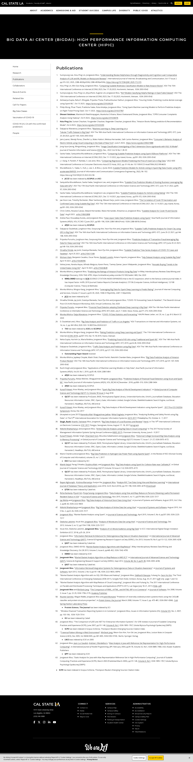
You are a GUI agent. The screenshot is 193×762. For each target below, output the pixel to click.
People (16, 133)
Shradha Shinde (66, 250)
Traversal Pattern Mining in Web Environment (80, 632)
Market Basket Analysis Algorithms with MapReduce (108, 546)
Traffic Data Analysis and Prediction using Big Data (114, 346)
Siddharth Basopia (142, 575)
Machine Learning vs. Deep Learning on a (110, 128)
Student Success (89, 10)
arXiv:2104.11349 (88, 253)
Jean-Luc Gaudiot (81, 643)
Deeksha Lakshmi (67, 521)
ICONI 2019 (72, 336)
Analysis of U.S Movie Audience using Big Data (119, 529)
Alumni (48, 3)
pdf (158, 579)
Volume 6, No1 (144, 661)
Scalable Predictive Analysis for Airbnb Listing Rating (143, 193)
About (33, 10)
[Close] (189, 757)
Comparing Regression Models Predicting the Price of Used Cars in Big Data (134, 161)
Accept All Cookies (155, 758)
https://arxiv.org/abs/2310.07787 (110, 111)
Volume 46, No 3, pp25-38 (135, 561)
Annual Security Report (143, 714)
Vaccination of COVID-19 (23, 117)
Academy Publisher (99, 593)
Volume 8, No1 (112, 625)
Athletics (157, 10)
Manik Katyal (65, 464)
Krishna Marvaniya (84, 482)
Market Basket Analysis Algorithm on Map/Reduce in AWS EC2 (101, 557)
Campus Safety (112, 711)
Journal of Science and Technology (97, 496)
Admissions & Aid (66, 10)
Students (29, 3)
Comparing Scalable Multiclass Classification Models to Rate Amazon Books (131, 86)
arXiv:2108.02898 (83, 214)
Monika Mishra (66, 314)
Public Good (140, 10)
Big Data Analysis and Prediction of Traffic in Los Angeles (105, 321)
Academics (47, 10)
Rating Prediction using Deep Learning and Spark (121, 332)
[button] (163, 3)
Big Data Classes (20, 111)
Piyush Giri (77, 493)
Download (151, 486)
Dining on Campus (113, 714)
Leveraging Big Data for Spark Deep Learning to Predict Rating (126, 289)
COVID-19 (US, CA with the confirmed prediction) (29, 125)
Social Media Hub (86, 714)
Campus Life (109, 10)
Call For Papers (19, 105)
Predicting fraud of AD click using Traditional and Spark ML (132, 339)
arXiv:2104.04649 (100, 268)
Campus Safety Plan (142, 717)
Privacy (137, 726)
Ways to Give (84, 717)
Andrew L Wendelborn (98, 643)
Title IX (137, 729)
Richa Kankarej (66, 493)
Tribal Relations (140, 732)
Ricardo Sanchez (67, 597)
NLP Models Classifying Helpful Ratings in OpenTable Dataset (147, 93)
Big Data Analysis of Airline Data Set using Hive (116, 507)
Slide (155, 586)
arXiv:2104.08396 (79, 261)
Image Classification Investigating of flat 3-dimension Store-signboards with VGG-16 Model (139, 146)
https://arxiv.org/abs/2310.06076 (104, 118)
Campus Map (112, 708)
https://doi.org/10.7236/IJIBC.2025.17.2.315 (123, 82)
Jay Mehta (64, 500)
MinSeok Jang (83, 589)
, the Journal (110, 600)
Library (153, 3)
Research (17, 73)
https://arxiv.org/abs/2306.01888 (139, 143)
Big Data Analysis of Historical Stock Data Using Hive (109, 500)
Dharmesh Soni (91, 436)
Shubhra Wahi (91, 464)
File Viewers (111, 717)
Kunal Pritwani (66, 407)
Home (15, 67)
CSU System (139, 723)
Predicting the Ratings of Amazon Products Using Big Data (112, 271)
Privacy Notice (92, 760)
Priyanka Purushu (67, 379)
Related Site (18, 98)
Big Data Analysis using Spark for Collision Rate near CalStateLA (143, 464)
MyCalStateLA (135, 3)
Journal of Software (158, 589)
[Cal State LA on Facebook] (35, 722)
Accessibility (139, 708)
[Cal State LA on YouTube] (54, 722)
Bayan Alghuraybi (67, 482)
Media (82, 711)
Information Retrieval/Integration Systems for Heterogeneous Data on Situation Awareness (113, 568)
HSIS (100, 150)
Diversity (124, 10)
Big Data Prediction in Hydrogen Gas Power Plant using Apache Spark (120, 454)
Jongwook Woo (115, 379)
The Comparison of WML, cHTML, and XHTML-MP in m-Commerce (118, 589)
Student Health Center (115, 723)
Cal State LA (12, 3)
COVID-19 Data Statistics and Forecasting (120, 314)
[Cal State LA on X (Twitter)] (40, 722)
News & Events (19, 92)
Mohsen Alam (65, 257)
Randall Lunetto (106, 257)
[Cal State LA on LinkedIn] (50, 722)
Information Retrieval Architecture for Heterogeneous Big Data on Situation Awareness (111, 536)
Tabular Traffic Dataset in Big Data (74, 132)
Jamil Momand (110, 597)
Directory (145, 3)
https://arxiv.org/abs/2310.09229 (99, 103)
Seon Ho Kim (166, 575)
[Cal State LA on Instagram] (45, 722)
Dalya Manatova (80, 314)
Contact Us (84, 708)
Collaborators (19, 86)
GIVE (187, 3)
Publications (18, 79)
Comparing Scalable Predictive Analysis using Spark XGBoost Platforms (137, 153)
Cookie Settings (140, 720)
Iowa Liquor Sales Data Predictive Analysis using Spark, (127, 218)
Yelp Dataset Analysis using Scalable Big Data (161, 257)
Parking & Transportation (116, 720)
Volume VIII (166, 611)
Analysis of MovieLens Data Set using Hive (117, 521)
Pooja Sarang (88, 493)
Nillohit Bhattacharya (69, 507)
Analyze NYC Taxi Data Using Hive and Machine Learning (141, 482)
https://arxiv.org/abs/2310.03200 (90, 125)
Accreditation (140, 711)
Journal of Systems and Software (153, 507)
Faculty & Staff (39, 3)
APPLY (178, 3)
